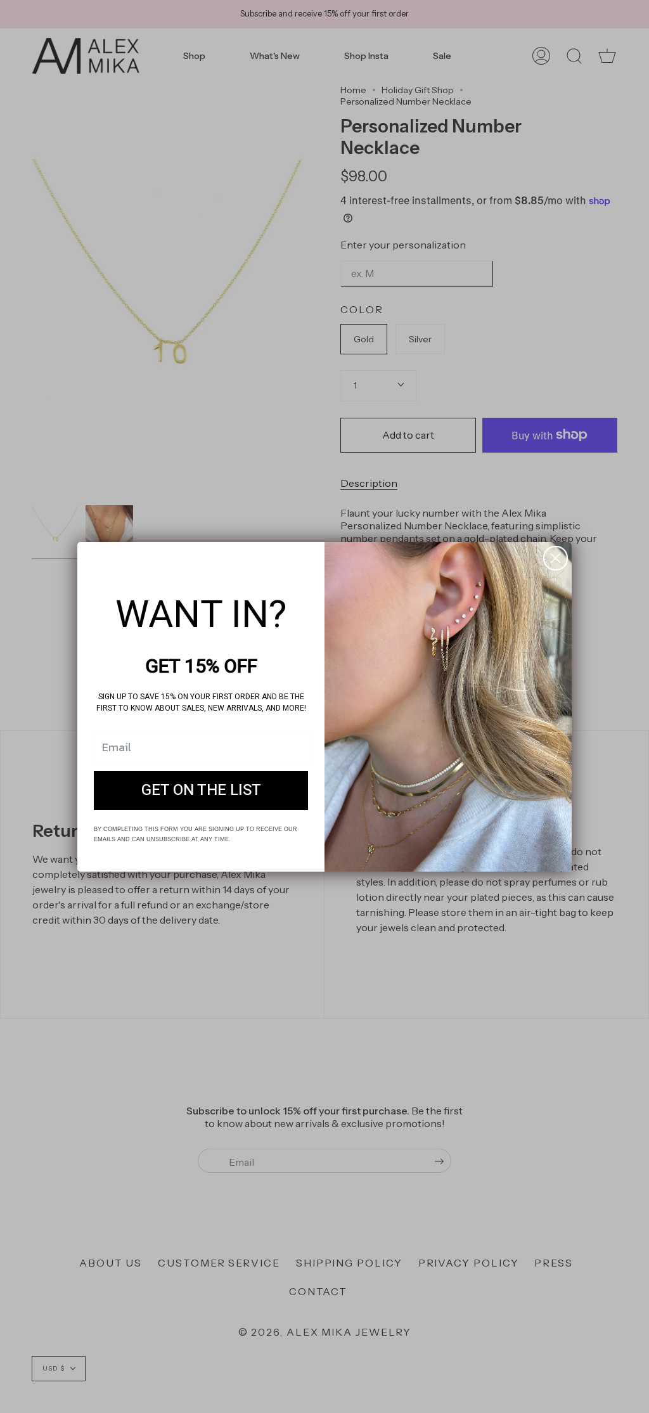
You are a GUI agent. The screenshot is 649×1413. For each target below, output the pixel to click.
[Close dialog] (555, 558)
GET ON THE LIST (201, 790)
